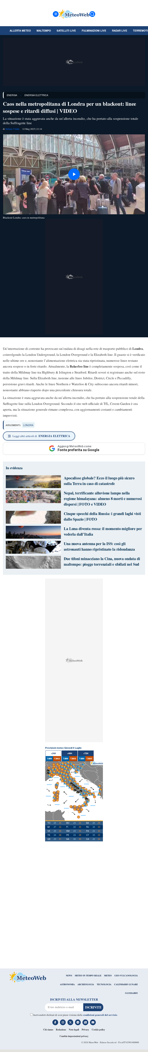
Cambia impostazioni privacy (74, 1036)
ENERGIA (12, 95)
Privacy (85, 1029)
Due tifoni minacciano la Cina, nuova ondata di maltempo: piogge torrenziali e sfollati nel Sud (102, 561)
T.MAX (57, 758)
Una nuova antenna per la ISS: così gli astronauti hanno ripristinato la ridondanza (99, 546)
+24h (53, 753)
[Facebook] (55, 1022)
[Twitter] (70, 1022)
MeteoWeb (93, 1042)
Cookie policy (98, 1029)
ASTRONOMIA (67, 984)
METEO (108, 975)
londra (28, 425)
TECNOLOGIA (104, 984)
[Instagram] (63, 1022)
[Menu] (56, 14)
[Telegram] (78, 1022)
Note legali (74, 1029)
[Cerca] (92, 14)
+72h (85, 753)
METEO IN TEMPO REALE (88, 975)
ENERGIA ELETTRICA (36, 95)
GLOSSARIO (131, 993)
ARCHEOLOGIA (85, 984)
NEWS (69, 975)
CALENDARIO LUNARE (126, 984)
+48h (69, 753)
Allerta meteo (20, 30)
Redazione (61, 1029)
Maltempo (44, 30)
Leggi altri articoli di (41, 436)
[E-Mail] (93, 1022)
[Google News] (85, 1022)
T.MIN (49, 758)
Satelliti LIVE (66, 30)
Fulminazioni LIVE (94, 30)
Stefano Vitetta (12, 128)
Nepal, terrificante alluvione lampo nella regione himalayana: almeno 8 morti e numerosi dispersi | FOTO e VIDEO (103, 498)
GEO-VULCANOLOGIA (126, 975)
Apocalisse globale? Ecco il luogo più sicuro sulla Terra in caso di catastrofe (99, 480)
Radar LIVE (119, 30)
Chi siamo (48, 1029)
